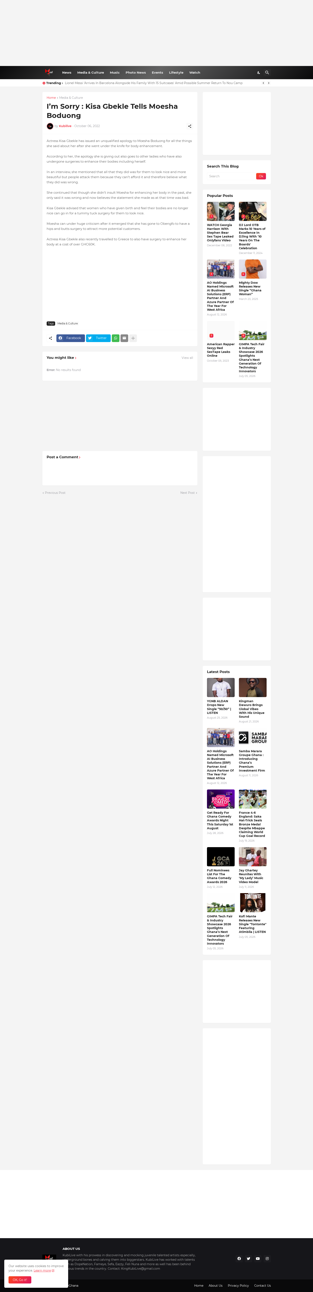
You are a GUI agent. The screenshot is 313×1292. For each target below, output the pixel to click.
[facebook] (239, 1258)
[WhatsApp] (115, 338)
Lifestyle (176, 72)
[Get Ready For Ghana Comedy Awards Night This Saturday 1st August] (221, 799)
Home (51, 98)
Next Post (187, 493)
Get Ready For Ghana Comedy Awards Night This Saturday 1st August (220, 820)
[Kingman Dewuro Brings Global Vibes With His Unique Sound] (253, 687)
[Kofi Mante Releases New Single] (253, 902)
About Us (216, 1286)
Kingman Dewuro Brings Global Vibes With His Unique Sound (251, 709)
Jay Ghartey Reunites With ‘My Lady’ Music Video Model (251, 876)
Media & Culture (90, 72)
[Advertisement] (156, 33)
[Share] (189, 126)
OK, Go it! (20, 1280)
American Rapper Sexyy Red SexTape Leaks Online (221, 350)
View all (187, 357)
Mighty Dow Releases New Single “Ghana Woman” (250, 288)
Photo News (136, 72)
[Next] (269, 83)
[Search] (267, 72)
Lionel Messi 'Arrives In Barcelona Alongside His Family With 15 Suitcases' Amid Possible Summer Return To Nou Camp (154, 83)
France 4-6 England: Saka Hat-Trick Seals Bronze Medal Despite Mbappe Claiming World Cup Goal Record (252, 824)
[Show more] (133, 338)
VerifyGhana (69, 1286)
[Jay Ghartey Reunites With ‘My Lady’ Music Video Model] (253, 856)
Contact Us (262, 1286)
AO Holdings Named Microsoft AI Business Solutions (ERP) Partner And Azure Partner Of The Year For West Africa (220, 296)
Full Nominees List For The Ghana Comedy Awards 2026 (219, 876)
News (66, 72)
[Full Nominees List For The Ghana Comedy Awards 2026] (221, 856)
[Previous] (263, 83)
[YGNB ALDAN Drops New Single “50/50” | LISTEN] (221, 687)
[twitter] (248, 1258)
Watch (194, 72)
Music (115, 72)
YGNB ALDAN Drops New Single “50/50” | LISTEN (219, 707)
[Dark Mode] (259, 72)
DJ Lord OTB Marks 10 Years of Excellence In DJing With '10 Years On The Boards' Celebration (252, 236)
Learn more (42, 1270)
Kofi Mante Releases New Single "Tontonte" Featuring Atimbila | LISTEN (252, 924)
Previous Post (55, 493)
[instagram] (267, 1258)
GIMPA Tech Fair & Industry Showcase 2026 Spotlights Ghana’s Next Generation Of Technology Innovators (251, 357)
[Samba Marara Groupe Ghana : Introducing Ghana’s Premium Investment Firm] (253, 737)
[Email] (124, 338)
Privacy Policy (238, 1286)
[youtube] (257, 1258)
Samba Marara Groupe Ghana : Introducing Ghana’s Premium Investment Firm (252, 760)
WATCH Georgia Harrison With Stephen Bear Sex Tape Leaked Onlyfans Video (220, 232)
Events (157, 72)
